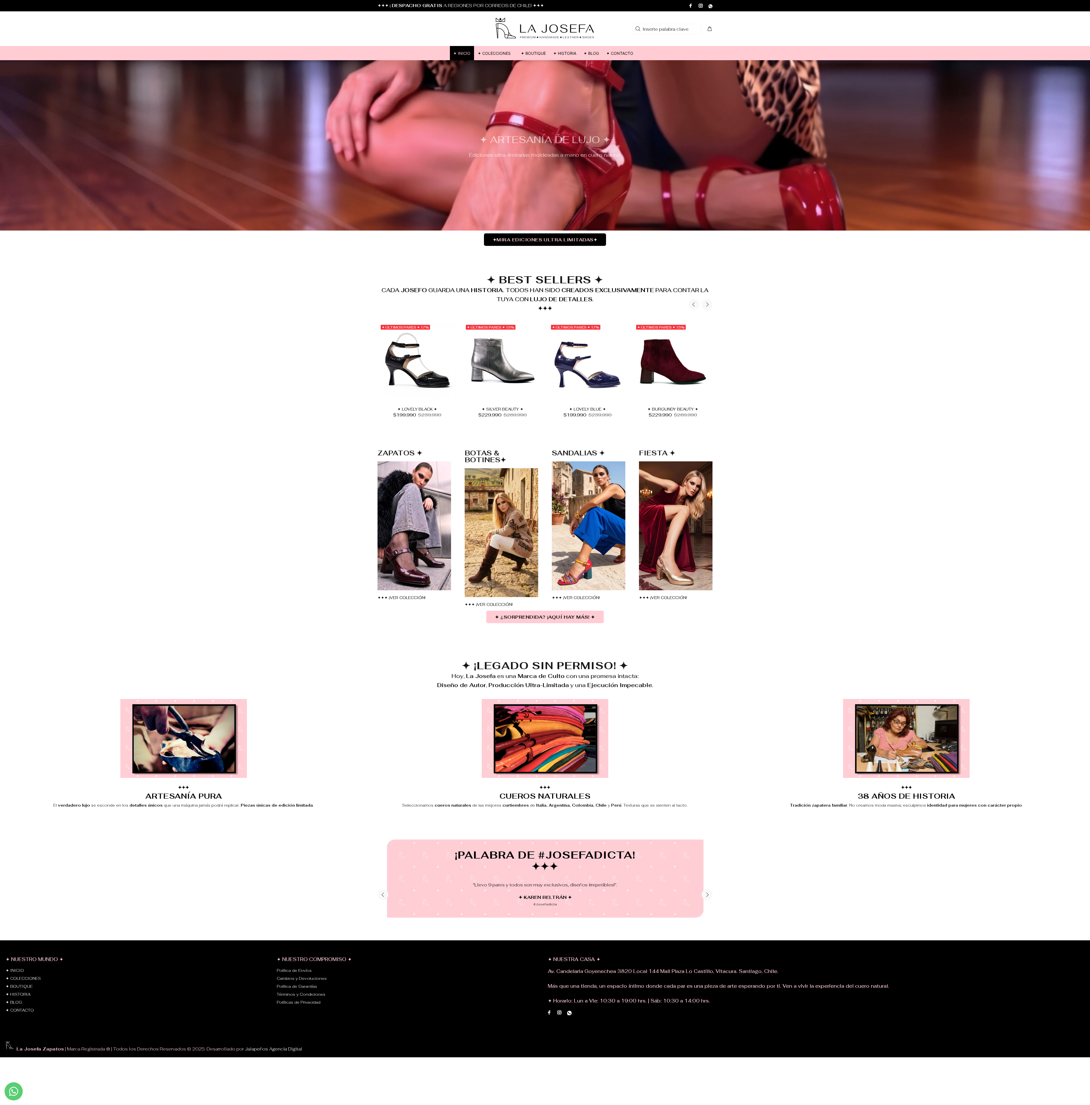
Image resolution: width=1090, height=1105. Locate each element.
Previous (693, 304)
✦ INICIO (15, 988)
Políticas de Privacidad (298, 1020)
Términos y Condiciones (301, 1012)
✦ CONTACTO (20, 1028)
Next (707, 304)
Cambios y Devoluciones (302, 996)
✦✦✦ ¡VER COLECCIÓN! (401, 597)
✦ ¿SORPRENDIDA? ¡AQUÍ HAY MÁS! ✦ (545, 617)
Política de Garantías (297, 1004)
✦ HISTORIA (18, 1012)
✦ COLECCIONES (23, 996)
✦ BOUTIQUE (19, 1004)
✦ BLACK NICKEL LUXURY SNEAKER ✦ (502, 409)
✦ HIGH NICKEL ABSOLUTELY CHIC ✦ (672, 409)
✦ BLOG (14, 1020)
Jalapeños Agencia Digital (273, 1067)
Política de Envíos (294, 988)
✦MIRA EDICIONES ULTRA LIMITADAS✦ (545, 240)
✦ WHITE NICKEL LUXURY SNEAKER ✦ (587, 409)
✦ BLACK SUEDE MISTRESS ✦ (417, 409)
